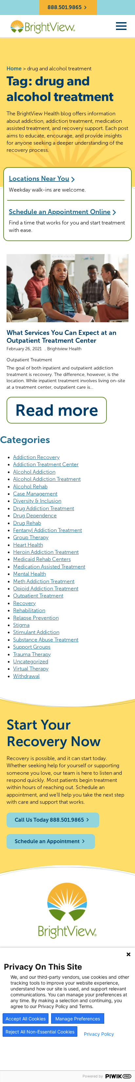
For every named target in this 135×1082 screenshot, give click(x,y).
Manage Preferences (77, 1018)
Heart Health (28, 545)
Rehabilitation (29, 610)
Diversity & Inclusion (37, 501)
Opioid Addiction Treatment (45, 588)
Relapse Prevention (36, 618)
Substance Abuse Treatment (45, 639)
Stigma (21, 625)
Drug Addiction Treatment (43, 508)
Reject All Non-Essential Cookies (40, 1031)
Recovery (24, 603)
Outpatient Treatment (29, 359)
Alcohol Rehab (30, 486)
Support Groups (31, 647)
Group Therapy (30, 537)
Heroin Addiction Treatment (46, 552)
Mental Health (29, 574)
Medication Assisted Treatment (49, 567)
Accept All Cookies (26, 1018)
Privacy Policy (99, 1034)
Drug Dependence (35, 515)
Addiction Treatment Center (46, 464)
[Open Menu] (121, 26)
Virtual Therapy (30, 668)
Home (14, 68)
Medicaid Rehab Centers (42, 559)
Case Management (35, 494)
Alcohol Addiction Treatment (47, 479)
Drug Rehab (27, 523)
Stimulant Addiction (36, 632)
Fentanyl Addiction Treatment (47, 530)
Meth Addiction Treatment (43, 581)
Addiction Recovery (36, 457)
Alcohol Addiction (34, 472)
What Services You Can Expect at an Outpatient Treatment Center (61, 336)
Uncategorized (30, 661)
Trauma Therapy (32, 654)
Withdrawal (26, 676)
